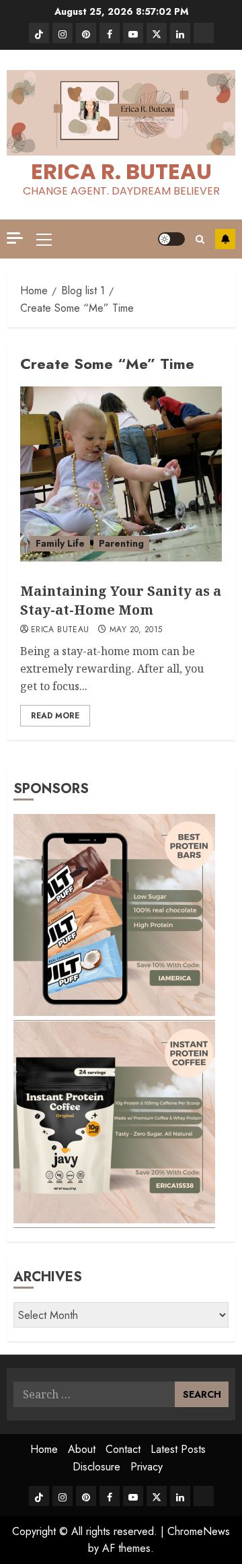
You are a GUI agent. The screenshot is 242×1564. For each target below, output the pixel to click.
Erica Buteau (60, 630)
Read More (55, 716)
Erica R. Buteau (121, 171)
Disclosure (96, 1466)
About (81, 1449)
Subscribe (225, 239)
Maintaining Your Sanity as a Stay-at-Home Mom (120, 600)
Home (44, 1449)
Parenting (121, 543)
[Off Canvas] (15, 238)
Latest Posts (178, 1449)
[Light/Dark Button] (171, 239)
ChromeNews (198, 1531)
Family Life (60, 543)
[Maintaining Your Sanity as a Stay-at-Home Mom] (121, 474)
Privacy (146, 1466)
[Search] (200, 239)
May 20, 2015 (136, 630)
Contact (123, 1449)
